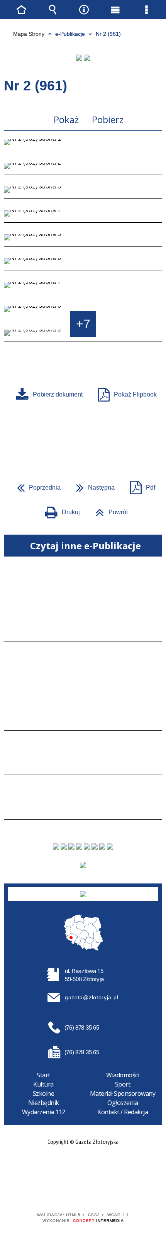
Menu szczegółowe (146, 9)
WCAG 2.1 (106, 1192)
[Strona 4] (83, 216)
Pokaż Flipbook (135, 394)
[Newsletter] (83, 865)
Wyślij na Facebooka (68, 438)
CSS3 (82, 1193)
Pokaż (66, 119)
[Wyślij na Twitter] (82, 438)
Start (43, 1075)
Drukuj (59, 509)
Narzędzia (84, 9)
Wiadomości (122, 1075)
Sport (122, 1084)
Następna (92, 485)
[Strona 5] (83, 240)
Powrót (108, 509)
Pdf (139, 485)
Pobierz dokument (58, 394)
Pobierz (108, 119)
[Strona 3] (83, 193)
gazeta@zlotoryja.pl (91, 997)
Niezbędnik (43, 1102)
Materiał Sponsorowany (123, 1093)
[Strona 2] (83, 169)
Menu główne (115, 9)
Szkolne (43, 1093)
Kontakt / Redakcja (122, 1112)
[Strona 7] (83, 288)
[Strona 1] (83, 145)
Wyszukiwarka (53, 9)
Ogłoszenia (122, 1102)
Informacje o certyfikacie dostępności (83, 1165)
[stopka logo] (83, 894)
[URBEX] (79, 58)
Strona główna (21, 9)
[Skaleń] (87, 58)
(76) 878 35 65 (81, 1027)
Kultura (43, 1084)
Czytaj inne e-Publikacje (85, 545)
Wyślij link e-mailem (96, 438)
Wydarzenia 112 (43, 1112)
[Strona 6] (83, 264)
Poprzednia (36, 485)
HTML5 (70, 1193)
